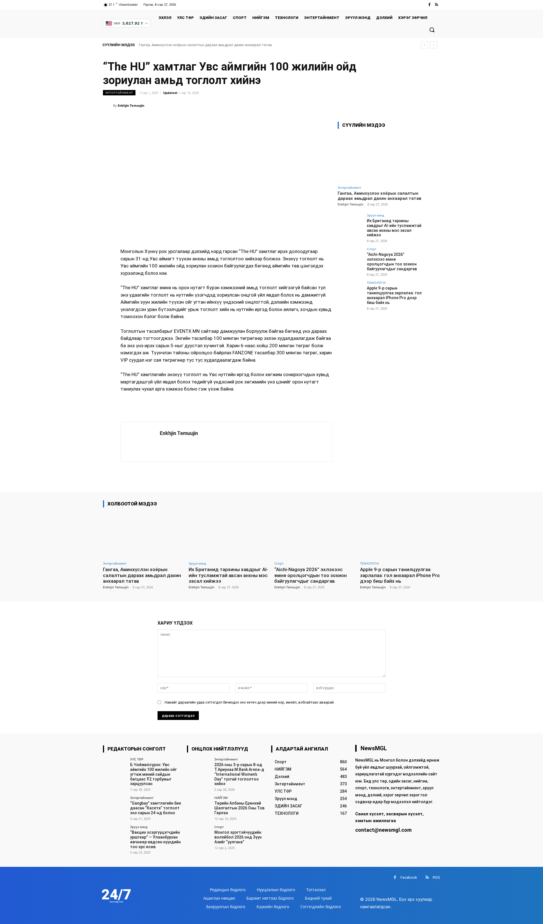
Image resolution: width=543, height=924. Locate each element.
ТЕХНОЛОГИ (376, 282)
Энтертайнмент (119, 93)
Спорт (371, 248)
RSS (436, 877)
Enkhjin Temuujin (131, 105)
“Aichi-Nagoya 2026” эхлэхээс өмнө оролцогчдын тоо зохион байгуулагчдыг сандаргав (392, 261)
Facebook (408, 877)
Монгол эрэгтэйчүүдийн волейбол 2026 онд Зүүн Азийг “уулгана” (238, 837)
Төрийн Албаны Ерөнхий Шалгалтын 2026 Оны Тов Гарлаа (239, 808)
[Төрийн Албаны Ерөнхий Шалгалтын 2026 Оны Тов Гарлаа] (198, 808)
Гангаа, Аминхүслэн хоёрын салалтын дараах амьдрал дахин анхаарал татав (205, 45)
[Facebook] (429, 4)
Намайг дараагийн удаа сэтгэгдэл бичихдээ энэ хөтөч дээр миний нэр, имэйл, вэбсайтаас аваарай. (250, 702)
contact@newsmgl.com (383, 830)
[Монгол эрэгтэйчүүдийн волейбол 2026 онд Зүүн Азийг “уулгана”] (198, 837)
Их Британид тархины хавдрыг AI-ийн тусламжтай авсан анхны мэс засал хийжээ (394, 227)
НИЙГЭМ (221, 797)
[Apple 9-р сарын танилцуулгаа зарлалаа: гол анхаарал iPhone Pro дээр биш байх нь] (350, 293)
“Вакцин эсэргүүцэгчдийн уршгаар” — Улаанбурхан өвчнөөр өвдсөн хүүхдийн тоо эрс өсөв (155, 839)
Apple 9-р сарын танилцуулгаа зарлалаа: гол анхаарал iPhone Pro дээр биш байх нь (394, 295)
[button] (432, 30)
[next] (433, 44)
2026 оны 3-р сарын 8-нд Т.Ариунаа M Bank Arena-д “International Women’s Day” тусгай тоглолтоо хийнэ (239, 774)
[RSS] (436, 4)
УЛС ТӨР (136, 759)
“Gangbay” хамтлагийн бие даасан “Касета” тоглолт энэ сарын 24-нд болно (155, 808)
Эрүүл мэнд (375, 215)
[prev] (424, 44)
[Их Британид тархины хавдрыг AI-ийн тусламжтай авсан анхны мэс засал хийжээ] (350, 226)
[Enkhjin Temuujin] (108, 105)
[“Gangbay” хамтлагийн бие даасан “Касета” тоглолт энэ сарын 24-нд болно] (114, 808)
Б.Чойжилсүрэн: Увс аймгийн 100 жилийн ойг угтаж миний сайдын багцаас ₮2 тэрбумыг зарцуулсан (153, 774)
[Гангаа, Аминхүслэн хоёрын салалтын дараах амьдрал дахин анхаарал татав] (380, 158)
